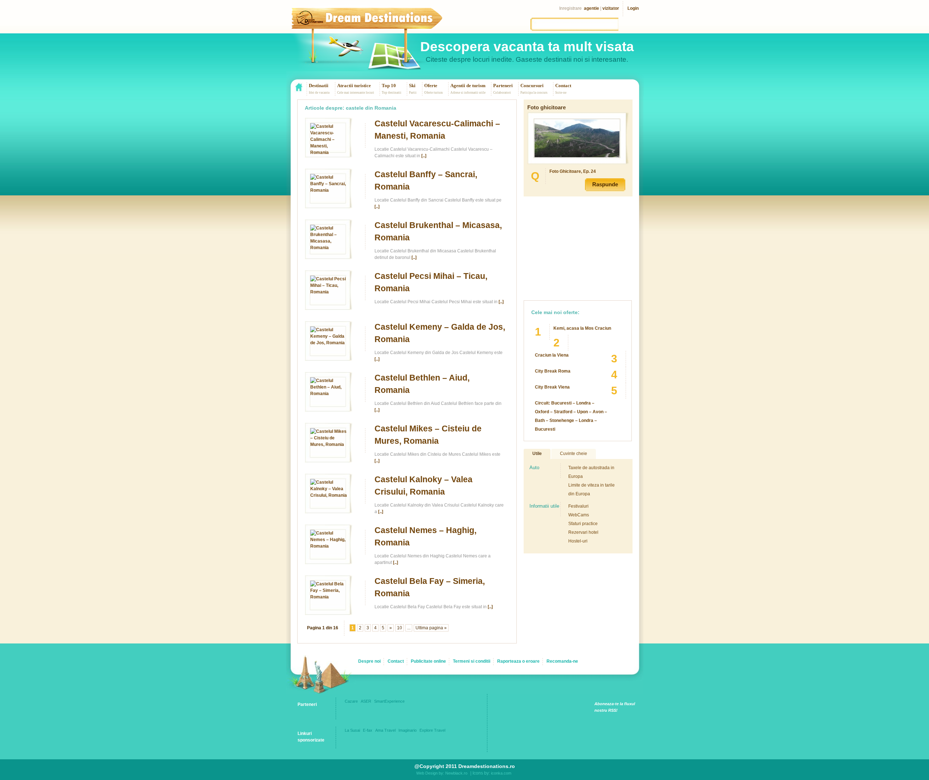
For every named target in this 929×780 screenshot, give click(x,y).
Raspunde (605, 184)
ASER (366, 701)
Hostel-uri (578, 541)
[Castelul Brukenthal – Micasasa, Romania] (328, 247)
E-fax (367, 730)
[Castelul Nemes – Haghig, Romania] (328, 546)
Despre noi (369, 661)
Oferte (430, 85)
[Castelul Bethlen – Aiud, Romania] (328, 393)
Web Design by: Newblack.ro (441, 773)
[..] (423, 155)
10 (399, 627)
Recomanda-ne (562, 661)
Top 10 (389, 85)
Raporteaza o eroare (518, 661)
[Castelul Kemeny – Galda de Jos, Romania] (328, 342)
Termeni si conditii (471, 661)
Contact (563, 85)
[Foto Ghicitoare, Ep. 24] (577, 155)
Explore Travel (432, 730)
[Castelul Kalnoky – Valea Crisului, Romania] (328, 495)
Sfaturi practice (583, 523)
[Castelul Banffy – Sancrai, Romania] (328, 190)
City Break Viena (552, 387)
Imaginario (407, 730)
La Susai (352, 730)
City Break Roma (552, 371)
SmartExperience (389, 701)
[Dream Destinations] (379, 23)
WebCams (578, 514)
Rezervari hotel (583, 532)
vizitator (610, 8)
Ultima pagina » (431, 627)
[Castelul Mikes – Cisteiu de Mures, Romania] (328, 444)
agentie (591, 8)
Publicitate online (428, 661)
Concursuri (532, 85)
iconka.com (501, 773)
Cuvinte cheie (573, 453)
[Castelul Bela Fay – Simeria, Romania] (328, 597)
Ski (412, 85)
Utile (537, 453)
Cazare (351, 701)
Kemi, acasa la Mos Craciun (582, 328)
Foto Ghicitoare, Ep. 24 (572, 171)
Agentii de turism (468, 85)
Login (633, 8)
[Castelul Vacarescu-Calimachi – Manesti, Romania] (328, 152)
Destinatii (318, 85)
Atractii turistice (354, 85)
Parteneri (503, 85)
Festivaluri (578, 506)
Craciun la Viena (552, 355)
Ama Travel (385, 730)
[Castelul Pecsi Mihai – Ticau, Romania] (328, 291)
